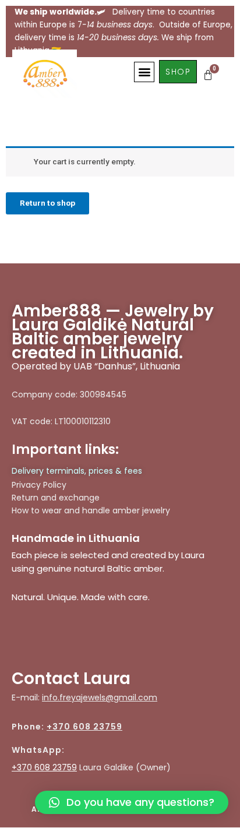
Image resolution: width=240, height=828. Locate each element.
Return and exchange (56, 497)
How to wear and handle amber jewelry (91, 510)
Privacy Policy (39, 485)
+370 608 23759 (84, 726)
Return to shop (47, 202)
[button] (144, 72)
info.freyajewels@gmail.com (99, 697)
